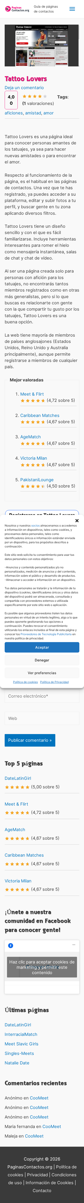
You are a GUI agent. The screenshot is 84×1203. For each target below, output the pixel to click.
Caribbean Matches (40, 415)
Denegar (42, 660)
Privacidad (37, 1174)
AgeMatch (30, 436)
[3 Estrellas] (34, 96)
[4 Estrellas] (40, 96)
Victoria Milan (33, 458)
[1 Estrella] (24, 96)
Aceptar (42, 647)
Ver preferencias (42, 672)
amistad (33, 112)
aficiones (14, 112)
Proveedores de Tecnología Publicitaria (46, 634)
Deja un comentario (24, 87)
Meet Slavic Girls (21, 1043)
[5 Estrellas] (45, 96)
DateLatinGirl (18, 778)
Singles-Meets (19, 1053)
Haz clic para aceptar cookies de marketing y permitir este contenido (42, 967)
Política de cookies (25, 682)
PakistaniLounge (37, 479)
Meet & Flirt (32, 394)
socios (35, 525)
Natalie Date (17, 1062)
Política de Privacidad (54, 682)
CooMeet (39, 1097)
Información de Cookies (50, 1182)
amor (48, 112)
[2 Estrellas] (29, 96)
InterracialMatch (21, 1034)
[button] (77, 520)
